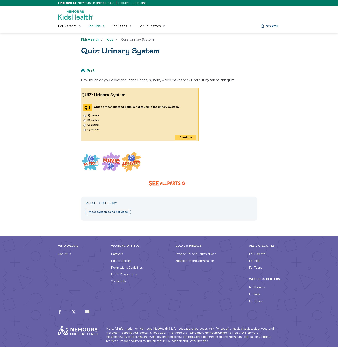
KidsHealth (90, 39)
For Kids (254, 261)
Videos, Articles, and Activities (108, 211)
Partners (117, 254)
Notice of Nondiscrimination (195, 261)
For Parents (257, 254)
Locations (139, 3)
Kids (109, 39)
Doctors (123, 3)
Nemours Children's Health (96, 3)
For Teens (255, 267)
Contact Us (118, 281)
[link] (151, 26)
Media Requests (122, 274)
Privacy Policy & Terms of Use (196, 254)
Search (272, 26)
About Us (64, 254)
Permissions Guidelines (127, 267)
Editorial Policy (121, 261)
